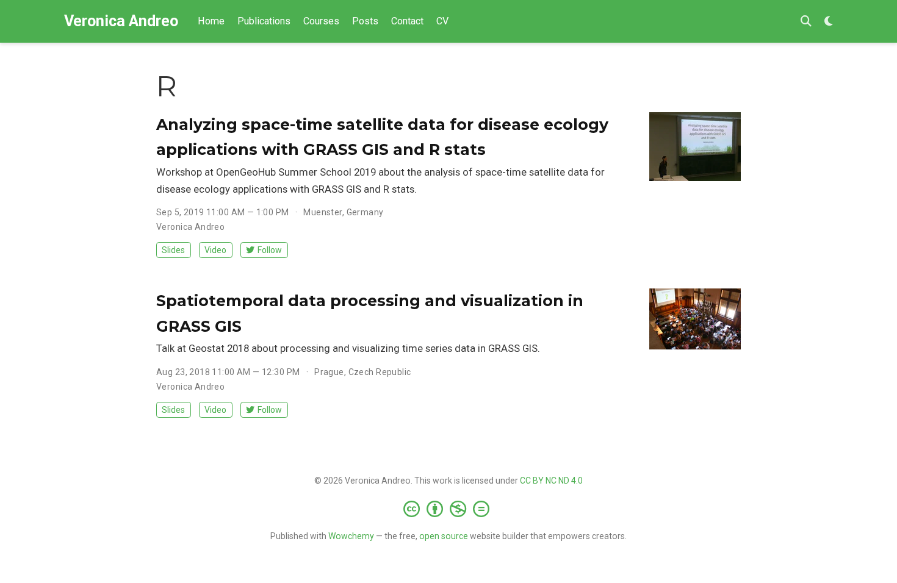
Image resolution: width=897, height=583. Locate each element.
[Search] (806, 22)
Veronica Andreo (121, 21)
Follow (270, 250)
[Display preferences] (828, 22)
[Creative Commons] (448, 509)
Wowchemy (351, 536)
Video (215, 250)
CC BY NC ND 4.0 (551, 480)
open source (443, 536)
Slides (173, 250)
